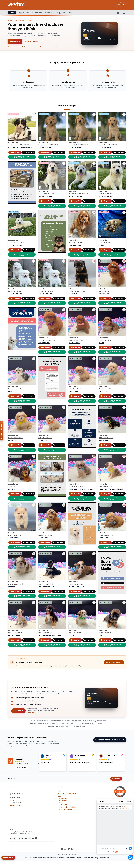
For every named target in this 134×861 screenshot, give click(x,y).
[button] (105, 261)
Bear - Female (45, 584)
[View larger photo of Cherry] (94, 261)
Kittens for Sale (37, 13)
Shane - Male (106, 633)
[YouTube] (18, 838)
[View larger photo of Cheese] (94, 163)
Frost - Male (108, 194)
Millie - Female (106, 438)
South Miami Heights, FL (68, 807)
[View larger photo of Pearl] (33, 261)
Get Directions (16, 805)
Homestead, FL (66, 803)
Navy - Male (45, 438)
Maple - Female (46, 535)
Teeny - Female (76, 584)
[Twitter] (25, 838)
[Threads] (33, 838)
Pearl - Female (15, 291)
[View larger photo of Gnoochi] (63, 309)
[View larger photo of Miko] (94, 602)
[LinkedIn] (36, 838)
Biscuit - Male (109, 145)
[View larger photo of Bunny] (63, 114)
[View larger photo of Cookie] (33, 114)
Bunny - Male (48, 145)
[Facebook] (11, 838)
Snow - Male (18, 242)
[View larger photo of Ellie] (124, 358)
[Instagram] (14, 838)
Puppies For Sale (24, 13)
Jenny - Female (76, 242)
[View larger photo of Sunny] (94, 114)
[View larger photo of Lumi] (33, 505)
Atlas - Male (105, 486)
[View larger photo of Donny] (33, 553)
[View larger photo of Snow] (33, 212)
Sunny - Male (78, 145)
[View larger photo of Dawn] (124, 261)
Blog (70, 13)
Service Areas (62, 799)
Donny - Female (16, 584)
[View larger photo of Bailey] (33, 602)
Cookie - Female (19, 145)
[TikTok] (22, 838)
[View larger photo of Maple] (63, 505)
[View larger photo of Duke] (94, 358)
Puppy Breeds (61, 13)
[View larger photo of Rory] (33, 358)
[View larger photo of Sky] (63, 163)
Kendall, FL (64, 805)
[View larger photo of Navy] (63, 407)
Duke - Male (75, 389)
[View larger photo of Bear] (63, 553)
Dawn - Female (106, 291)
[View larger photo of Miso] (94, 309)
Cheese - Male (79, 194)
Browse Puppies (33, 41)
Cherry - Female (77, 291)
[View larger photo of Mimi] (63, 602)
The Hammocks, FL (67, 809)
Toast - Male (105, 340)
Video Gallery (49, 13)
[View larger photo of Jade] (124, 212)
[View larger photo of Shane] (124, 602)
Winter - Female (46, 291)
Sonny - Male (106, 535)
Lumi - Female (15, 535)
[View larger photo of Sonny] (124, 505)
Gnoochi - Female (47, 340)
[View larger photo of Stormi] (94, 456)
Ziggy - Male (15, 486)
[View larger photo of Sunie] (33, 407)
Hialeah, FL (64, 801)
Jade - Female (106, 242)
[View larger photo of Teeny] (94, 553)
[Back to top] (124, 778)
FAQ (59, 791)
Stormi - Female (77, 486)
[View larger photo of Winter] (63, 261)
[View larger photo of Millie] (124, 407)
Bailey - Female (16, 633)
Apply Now (14, 41)
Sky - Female (48, 194)
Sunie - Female (15, 438)
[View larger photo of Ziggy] (33, 456)
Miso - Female (76, 340)
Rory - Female (15, 389)
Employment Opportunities (67, 793)
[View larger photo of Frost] (124, 163)
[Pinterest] (29, 838)
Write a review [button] (21, 767)
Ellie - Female (105, 389)
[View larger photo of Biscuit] (124, 114)
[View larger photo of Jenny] (94, 212)
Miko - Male (75, 633)
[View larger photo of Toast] (124, 309)
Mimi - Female (45, 633)
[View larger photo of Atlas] (124, 456)
